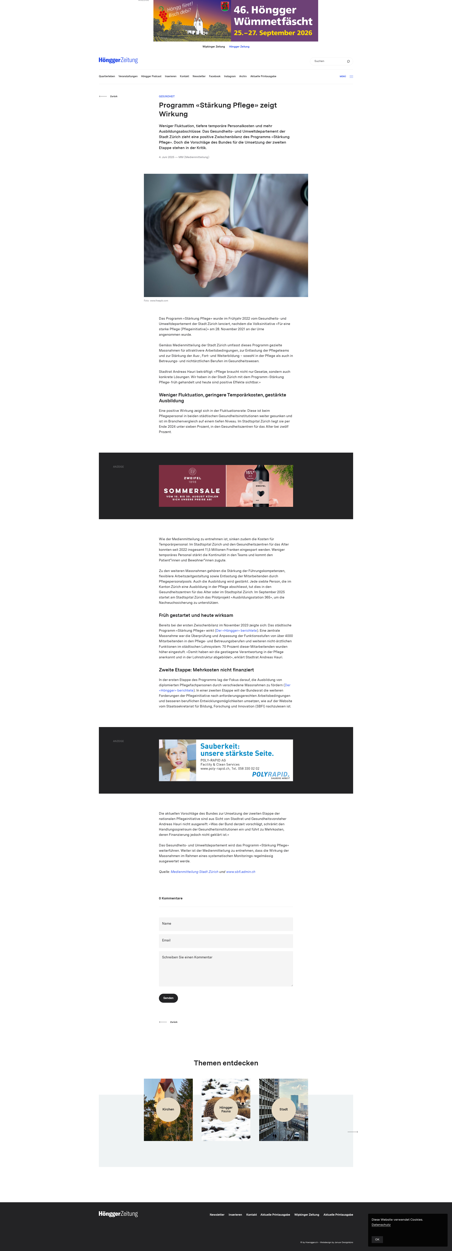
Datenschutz (381, 1224)
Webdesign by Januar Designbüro (336, 1242)
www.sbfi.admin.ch (240, 872)
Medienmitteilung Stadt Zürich (194, 872)
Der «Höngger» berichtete (236, 631)
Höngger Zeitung (239, 47)
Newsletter (217, 1215)
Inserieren (235, 1215)
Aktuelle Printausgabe (275, 1215)
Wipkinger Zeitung (214, 47)
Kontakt (251, 1215)
